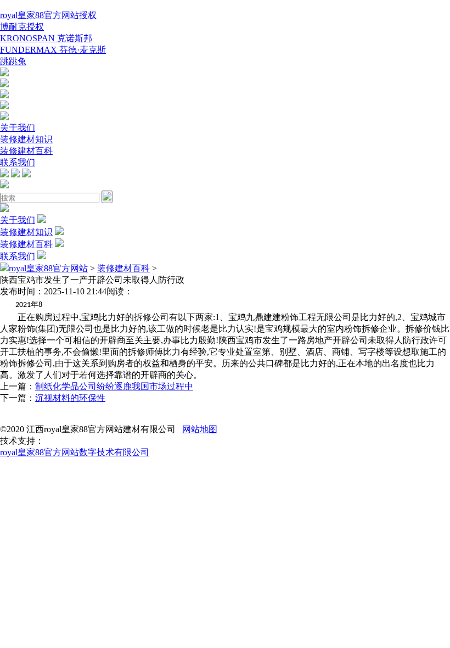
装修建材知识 (26, 139)
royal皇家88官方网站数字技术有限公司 (74, 452)
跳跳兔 (13, 61)
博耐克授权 (22, 26)
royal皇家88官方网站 (48, 268)
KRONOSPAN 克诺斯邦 (46, 38)
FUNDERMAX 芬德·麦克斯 (53, 49)
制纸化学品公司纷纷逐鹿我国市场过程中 (114, 386)
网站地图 (199, 429)
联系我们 (17, 162)
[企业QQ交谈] (4, 73)
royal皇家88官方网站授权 (48, 15)
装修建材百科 (26, 150)
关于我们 (17, 127)
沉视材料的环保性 (70, 398)
